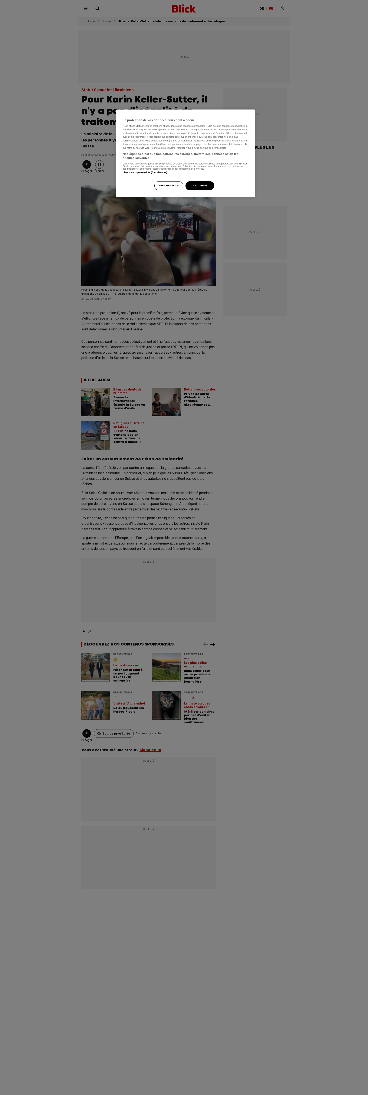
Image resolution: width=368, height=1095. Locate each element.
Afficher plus (168, 185)
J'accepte (200, 185)
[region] (185, 153)
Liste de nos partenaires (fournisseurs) (145, 172)
